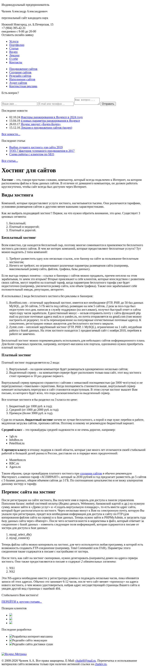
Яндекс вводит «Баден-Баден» (41, 124)
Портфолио (16, 45)
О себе (13, 58)
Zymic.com (16, 327)
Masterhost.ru (17, 460)
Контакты (15, 62)
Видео (13, 52)
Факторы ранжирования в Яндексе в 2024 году (52, 117)
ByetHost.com (18, 302)
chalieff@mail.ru (85, 660)
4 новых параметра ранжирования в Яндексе (50, 120)
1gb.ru (13, 436)
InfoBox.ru (16, 439)
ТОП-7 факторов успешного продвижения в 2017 (42, 150)
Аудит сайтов (18, 82)
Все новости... (11, 134)
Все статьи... (10, 160)
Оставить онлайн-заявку (18, 35)
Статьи (13, 48)
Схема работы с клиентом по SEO (31, 154)
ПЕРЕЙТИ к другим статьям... (22, 601)
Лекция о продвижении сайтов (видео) (46, 127)
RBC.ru (14, 463)
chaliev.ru (101, 664)
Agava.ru (15, 466)
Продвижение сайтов (23, 69)
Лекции (14, 55)
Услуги (13, 41)
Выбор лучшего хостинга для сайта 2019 (36, 147)
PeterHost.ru (16, 443)
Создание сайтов (20, 72)
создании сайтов (91, 473)
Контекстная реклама (23, 86)
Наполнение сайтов (22, 79)
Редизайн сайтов (20, 75)
